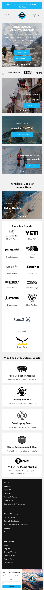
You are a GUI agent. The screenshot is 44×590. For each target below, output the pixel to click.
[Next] (38, 5)
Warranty (7, 528)
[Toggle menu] (5, 15)
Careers (7, 493)
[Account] (33, 15)
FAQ (5, 531)
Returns (17, 7)
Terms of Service (10, 552)
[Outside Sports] (22, 15)
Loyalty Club (9, 563)
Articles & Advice (10, 497)
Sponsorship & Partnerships (14, 504)
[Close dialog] (42, 571)
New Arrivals (8, 72)
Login (6, 545)
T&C (23, 7)
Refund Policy (9, 556)
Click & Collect (9, 517)
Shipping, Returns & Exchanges (16, 524)
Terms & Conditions (11, 521)
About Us (7, 486)
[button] (15, 64)
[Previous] (5, 5)
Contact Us (8, 490)
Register (7, 549)
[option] (22, 45)
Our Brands (8, 500)
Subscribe (11, 586)
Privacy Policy (9, 559)
